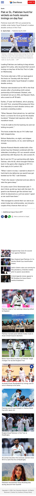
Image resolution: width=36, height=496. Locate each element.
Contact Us (14, 492)
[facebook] (2, 216)
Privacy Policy (28, 492)
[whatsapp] (9, 216)
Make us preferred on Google (21, 216)
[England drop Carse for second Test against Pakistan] (6, 253)
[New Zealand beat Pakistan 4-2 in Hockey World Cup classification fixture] (6, 261)
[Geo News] (16, 2)
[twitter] (6, 216)
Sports (3, 8)
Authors (20, 492)
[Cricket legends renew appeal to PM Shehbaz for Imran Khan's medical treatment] (6, 278)
